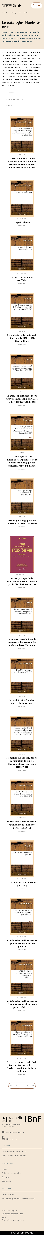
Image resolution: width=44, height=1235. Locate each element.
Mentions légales (9, 1211)
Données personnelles (12, 1214)
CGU (4, 1217)
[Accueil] (11, 5)
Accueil (4, 13)
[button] (13, 93)
